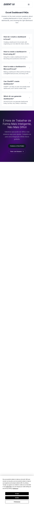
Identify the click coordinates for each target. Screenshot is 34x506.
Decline (17, 497)
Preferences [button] (15, 488)
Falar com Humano (16, 151)
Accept (17, 493)
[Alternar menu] (28, 4)
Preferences (17, 502)
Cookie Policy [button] (9, 486)
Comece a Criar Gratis (17, 146)
